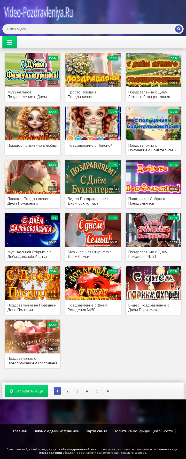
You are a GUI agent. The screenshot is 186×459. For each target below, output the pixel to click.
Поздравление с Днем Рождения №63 (148, 254)
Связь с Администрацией (56, 430)
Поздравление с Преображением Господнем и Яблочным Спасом (32, 361)
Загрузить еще (29, 391)
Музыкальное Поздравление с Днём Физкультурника (27, 94)
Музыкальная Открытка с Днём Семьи (90, 254)
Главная (20, 430)
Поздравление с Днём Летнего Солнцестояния (149, 94)
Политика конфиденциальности (143, 430)
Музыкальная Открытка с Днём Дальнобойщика (29, 254)
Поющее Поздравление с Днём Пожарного (29, 200)
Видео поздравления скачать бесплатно (38, 12)
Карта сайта (96, 430)
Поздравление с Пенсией (90, 145)
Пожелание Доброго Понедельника (146, 200)
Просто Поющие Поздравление (82, 94)
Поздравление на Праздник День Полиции (31, 307)
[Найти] (178, 29)
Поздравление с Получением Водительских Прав (152, 148)
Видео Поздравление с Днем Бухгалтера (88, 200)
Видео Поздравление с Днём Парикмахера (148, 307)
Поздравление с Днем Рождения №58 (87, 307)
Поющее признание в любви (32, 145)
